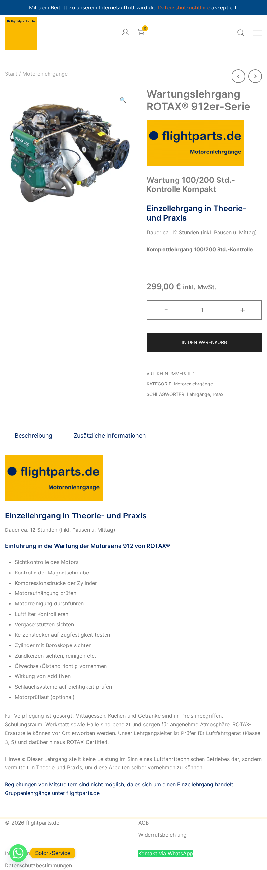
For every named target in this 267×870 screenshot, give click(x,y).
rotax (218, 394)
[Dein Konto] (125, 32)
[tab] (33, 436)
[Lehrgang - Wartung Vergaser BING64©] (255, 76)
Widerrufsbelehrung (162, 835)
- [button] (166, 309)
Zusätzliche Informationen (110, 435)
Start (11, 73)
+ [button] (243, 309)
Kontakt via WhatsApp (165, 853)
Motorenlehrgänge (45, 73)
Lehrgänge (198, 394)
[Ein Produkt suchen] (241, 32)
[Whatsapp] (18, 853)
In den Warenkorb (204, 342)
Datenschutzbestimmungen (38, 865)
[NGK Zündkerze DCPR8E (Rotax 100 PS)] (238, 76)
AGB (143, 822)
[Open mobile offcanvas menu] (257, 32)
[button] (123, 100)
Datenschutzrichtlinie (184, 7)
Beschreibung (33, 435)
